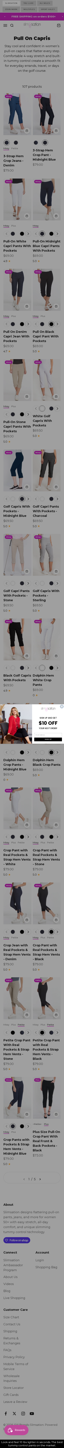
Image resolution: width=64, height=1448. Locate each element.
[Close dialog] (61, 706)
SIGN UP (48, 739)
